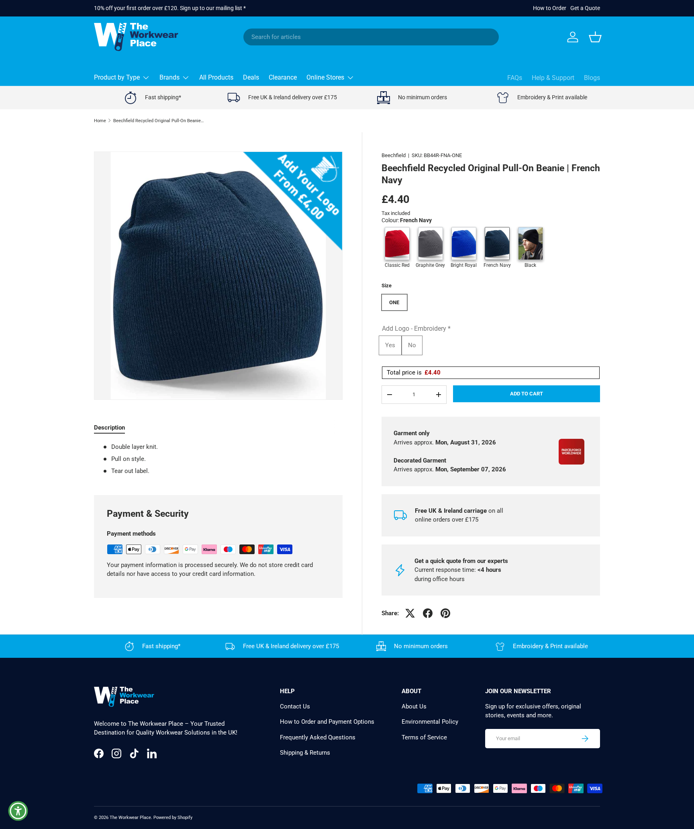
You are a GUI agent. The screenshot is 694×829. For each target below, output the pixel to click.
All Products (216, 77)
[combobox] (371, 37)
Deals (251, 77)
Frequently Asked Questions (317, 737)
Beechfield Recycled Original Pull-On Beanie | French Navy (158, 121)
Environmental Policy (430, 721)
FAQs (514, 78)
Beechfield (394, 155)
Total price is (414, 372)
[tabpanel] (218, 459)
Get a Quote (585, 8)
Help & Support (553, 78)
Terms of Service (424, 737)
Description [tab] (109, 427)
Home (100, 121)
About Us (414, 706)
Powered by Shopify (172, 817)
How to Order (549, 8)
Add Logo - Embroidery (416, 328)
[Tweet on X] (410, 613)
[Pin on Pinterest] (445, 613)
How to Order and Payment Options (327, 721)
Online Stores (325, 77)
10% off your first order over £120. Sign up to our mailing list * (170, 8)
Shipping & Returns (305, 752)
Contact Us (295, 706)
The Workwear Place (130, 817)
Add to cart (526, 394)
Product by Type (117, 77)
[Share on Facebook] (428, 613)
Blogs (592, 78)
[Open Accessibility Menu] (18, 811)
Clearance (283, 77)
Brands (169, 77)
